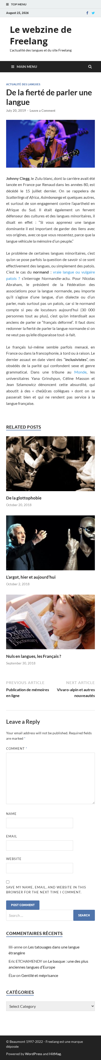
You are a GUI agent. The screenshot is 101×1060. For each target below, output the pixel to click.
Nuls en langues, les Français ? (33, 656)
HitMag (55, 1054)
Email (11, 836)
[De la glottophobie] (50, 492)
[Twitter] (93, 13)
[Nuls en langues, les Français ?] (50, 650)
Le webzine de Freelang (41, 35)
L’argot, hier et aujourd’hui (31, 577)
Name (11, 814)
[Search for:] (50, 915)
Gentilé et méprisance (39, 975)
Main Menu (27, 66)
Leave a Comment (42, 110)
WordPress (33, 1054)
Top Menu (18, 4)
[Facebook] (87, 13)
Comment (16, 748)
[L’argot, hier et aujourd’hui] (50, 571)
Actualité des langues (23, 84)
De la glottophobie (23, 497)
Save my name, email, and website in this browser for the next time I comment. (46, 889)
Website (14, 859)
